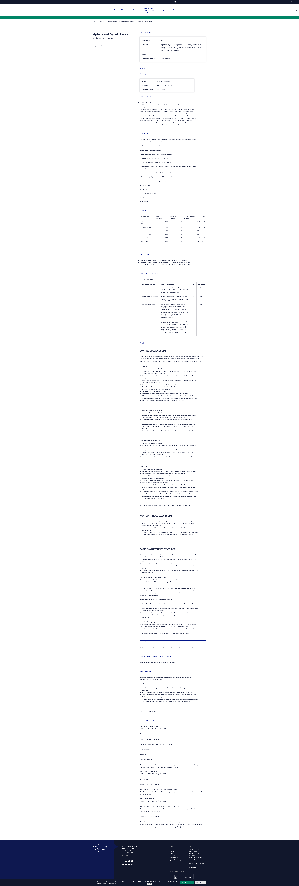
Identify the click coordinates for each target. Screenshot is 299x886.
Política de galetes (193, 859)
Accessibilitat (192, 855)
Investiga (161, 10)
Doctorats (172, 853)
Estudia (127, 10)
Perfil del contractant (194, 853)
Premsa (155, 2)
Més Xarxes (125, 867)
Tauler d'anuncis (174, 855)
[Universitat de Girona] (100, 848)
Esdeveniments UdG (175, 861)
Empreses (149, 2)
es (291, 2)
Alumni (143, 2)
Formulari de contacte (128, 855)
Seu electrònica (193, 851)
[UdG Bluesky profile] (126, 861)
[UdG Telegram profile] (132, 864)
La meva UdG (169, 2)
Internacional (181, 10)
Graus (171, 849)
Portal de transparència (195, 849)
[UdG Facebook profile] (123, 864)
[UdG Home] (149, 10)
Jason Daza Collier (161, 85)
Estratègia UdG (174, 859)
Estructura (136, 10)
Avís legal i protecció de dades (196, 857)
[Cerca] (295, 9)
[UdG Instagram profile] (129, 861)
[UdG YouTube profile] (129, 864)
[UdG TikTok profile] (123, 861)
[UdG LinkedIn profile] (132, 861)
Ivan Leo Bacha (172, 85)
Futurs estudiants (128, 2)
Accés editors (192, 867)
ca (295, 2)
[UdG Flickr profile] (126, 864)
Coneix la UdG (118, 10)
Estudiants (137, 2)
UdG (94, 21)
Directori (162, 2)
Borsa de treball (174, 857)
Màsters (172, 851)
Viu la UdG (170, 10)
